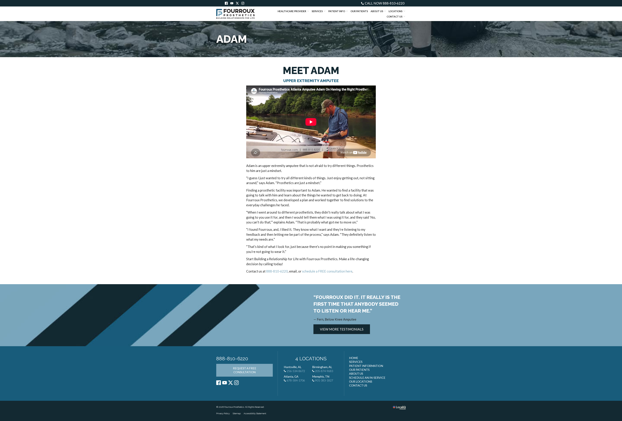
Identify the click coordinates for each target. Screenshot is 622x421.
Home (353, 358)
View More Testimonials (341, 329)
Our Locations (360, 381)
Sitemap (237, 413)
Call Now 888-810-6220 (384, 3)
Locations (395, 11)
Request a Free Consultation (244, 370)
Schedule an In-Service (367, 377)
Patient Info (336, 11)
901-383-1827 (324, 380)
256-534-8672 (296, 371)
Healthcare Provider (292, 11)
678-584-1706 (296, 380)
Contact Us (394, 16)
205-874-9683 (324, 371)
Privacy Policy (223, 413)
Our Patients (359, 11)
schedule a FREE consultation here (327, 271)
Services (317, 11)
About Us (377, 11)
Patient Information (366, 366)
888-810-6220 (277, 271)
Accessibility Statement (255, 413)
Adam (231, 39)
